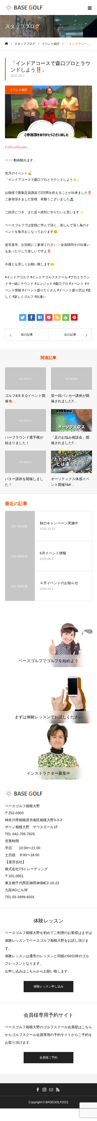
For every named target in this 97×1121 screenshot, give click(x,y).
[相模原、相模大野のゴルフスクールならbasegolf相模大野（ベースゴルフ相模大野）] (23, 8)
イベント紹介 (19, 90)
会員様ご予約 (48, 1057)
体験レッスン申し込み (48, 986)
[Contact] (50, 1089)
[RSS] (57, 1089)
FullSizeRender (16, 147)
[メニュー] (90, 7)
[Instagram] (44, 1089)
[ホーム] (6, 43)
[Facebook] (37, 1089)
